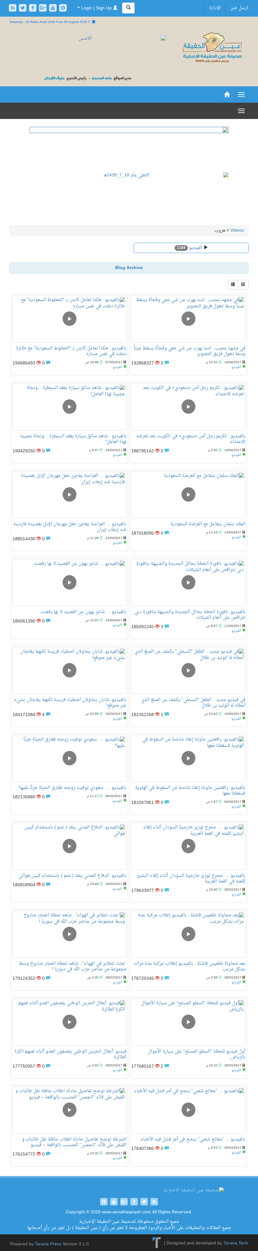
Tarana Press (48, 1244)
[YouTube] (53, 8)
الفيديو (195, 248)
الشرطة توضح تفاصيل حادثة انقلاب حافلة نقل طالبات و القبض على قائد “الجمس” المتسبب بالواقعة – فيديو (74, 1142)
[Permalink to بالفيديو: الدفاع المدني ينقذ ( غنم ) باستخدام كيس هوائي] (69, 846)
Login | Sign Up (96, 8)
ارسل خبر (239, 8)
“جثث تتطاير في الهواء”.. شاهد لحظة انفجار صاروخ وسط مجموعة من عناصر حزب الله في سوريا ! (72, 966)
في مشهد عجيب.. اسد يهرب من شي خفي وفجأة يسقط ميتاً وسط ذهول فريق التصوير (189, 351)
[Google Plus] (43, 8)
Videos (237, 230)
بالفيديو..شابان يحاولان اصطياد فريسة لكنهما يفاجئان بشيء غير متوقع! (70, 703)
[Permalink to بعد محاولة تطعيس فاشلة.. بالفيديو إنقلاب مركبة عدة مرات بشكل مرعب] (188, 934)
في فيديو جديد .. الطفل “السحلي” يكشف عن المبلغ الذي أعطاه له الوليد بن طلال (193, 703)
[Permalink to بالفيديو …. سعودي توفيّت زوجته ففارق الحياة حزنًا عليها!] (69, 758)
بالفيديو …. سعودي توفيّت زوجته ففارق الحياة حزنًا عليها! (72, 788)
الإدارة (215, 8)
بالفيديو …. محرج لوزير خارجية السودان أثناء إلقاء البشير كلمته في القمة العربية (191, 878)
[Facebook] (33, 8)
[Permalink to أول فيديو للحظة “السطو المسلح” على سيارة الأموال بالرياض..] (188, 1022)
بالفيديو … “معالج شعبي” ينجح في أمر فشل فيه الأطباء (192, 1139)
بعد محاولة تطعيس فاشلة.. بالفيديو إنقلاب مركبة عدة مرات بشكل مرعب (189, 966)
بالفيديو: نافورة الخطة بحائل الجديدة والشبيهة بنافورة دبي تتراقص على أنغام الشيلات (189, 615)
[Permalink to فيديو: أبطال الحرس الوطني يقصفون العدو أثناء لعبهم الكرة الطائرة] (69, 1022)
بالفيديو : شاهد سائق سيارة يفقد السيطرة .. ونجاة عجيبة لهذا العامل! (73, 439)
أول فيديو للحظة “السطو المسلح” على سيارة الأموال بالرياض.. (196, 1054)
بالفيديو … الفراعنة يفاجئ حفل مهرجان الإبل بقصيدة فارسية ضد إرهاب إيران (69, 527)
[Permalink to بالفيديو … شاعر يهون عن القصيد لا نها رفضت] (69, 582)
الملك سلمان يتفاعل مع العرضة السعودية (207, 524)
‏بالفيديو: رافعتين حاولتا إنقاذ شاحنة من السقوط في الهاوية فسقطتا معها (190, 791)
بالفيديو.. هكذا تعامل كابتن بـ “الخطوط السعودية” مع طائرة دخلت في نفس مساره (71, 351)
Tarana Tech (235, 1243)
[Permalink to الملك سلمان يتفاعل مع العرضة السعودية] (188, 494)
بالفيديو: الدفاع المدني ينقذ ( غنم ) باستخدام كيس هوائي (72, 875)
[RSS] (13, 8)
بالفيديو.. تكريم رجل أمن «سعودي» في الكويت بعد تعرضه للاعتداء (190, 439)
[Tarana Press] (157, 1243)
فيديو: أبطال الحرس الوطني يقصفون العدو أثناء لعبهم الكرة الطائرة (70, 1054)
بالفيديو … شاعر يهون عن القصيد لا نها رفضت (83, 612)
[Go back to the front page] (212, 48)
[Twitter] (23, 8)
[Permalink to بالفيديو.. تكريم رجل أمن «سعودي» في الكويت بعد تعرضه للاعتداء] (188, 406)
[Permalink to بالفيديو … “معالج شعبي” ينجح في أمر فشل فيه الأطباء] (188, 1110)
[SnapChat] (63, 8)
